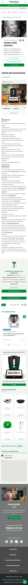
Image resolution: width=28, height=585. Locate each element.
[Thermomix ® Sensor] (20, 425)
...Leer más (21, 54)
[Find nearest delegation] (2, 2)
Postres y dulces (7, 329)
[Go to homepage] (14, 2)
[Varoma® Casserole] (20, 400)
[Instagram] (16, 541)
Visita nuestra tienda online (13, 5)
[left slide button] (2, 344)
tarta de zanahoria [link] (23, 8)
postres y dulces (14, 8)
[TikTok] (21, 541)
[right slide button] (25, 344)
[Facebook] (6, 541)
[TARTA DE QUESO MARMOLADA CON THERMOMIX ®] (14, 322)
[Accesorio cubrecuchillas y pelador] (7, 400)
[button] (25, 2)
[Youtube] (11, 541)
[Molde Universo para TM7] (7, 425)
